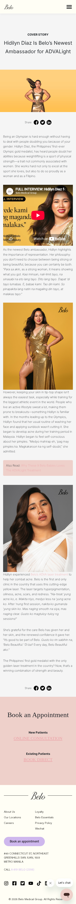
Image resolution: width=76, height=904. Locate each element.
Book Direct (38, 759)
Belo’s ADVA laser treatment (49, 574)
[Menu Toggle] (69, 7)
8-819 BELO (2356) (22, 870)
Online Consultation (38, 738)
